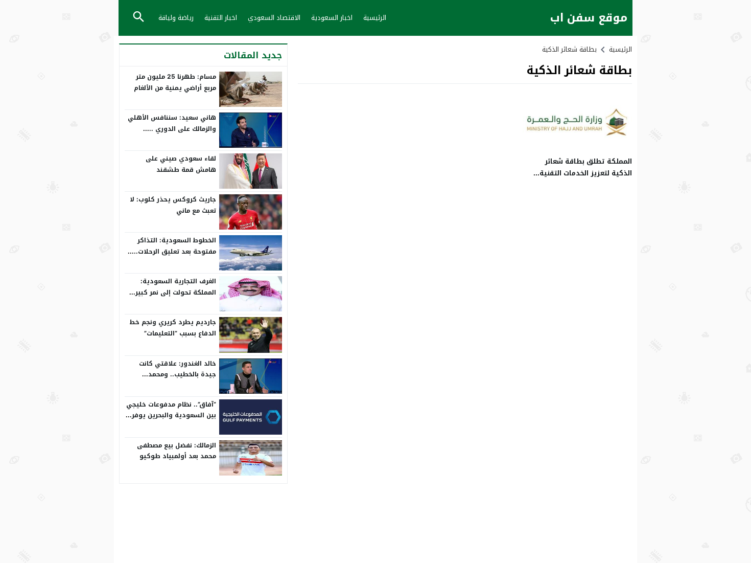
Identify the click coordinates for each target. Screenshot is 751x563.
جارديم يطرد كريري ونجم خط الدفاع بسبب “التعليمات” (172, 328)
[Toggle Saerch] (138, 17)
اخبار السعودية (332, 17)
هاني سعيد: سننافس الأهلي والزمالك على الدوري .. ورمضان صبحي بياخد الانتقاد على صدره (172, 134)
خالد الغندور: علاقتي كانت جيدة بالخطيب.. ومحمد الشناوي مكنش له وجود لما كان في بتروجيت (174, 380)
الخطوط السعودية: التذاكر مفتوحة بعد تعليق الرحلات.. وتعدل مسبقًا (175, 251)
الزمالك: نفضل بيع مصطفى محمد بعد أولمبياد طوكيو (176, 451)
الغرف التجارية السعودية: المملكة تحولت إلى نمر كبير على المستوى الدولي (175, 292)
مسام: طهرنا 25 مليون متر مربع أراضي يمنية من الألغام (175, 82)
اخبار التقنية (220, 17)
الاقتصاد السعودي (274, 17)
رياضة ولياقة (176, 17)
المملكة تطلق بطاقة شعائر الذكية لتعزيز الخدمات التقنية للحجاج (585, 173)
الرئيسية (374, 17)
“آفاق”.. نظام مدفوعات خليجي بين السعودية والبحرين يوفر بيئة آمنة (171, 415)
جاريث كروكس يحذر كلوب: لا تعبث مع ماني (173, 205)
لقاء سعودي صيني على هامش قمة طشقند (181, 164)
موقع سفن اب (588, 18)
